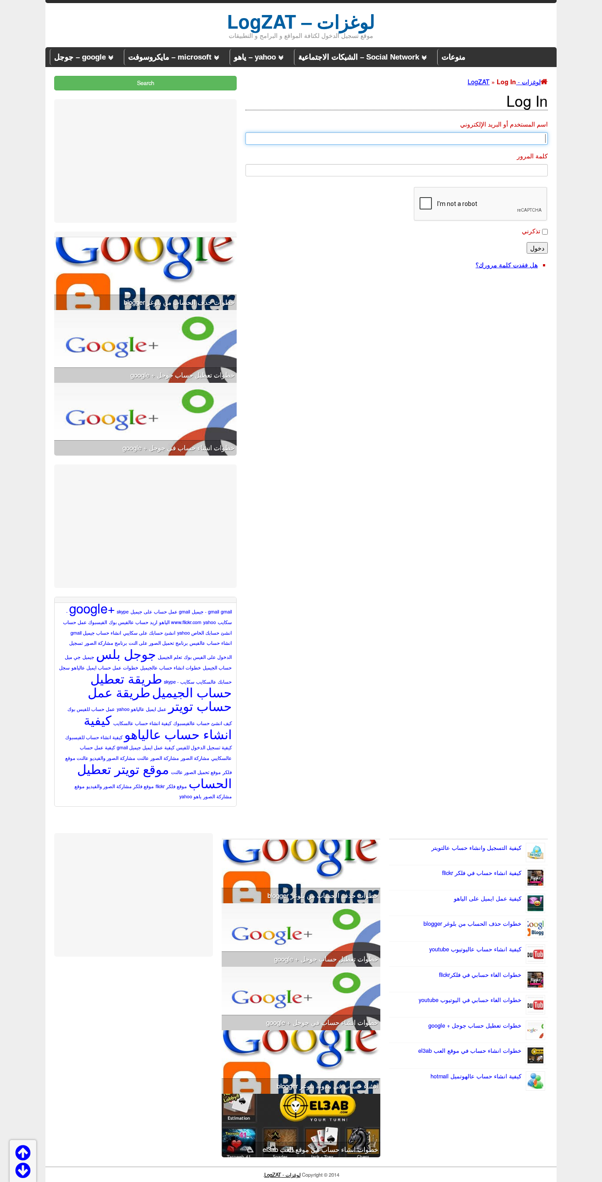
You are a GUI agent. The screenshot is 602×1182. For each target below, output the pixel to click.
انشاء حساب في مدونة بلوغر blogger (327, 1085)
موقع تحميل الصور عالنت (196, 772)
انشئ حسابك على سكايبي (149, 632)
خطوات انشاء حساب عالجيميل (170, 667)
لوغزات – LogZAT (301, 21)
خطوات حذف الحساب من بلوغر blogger (179, 302)
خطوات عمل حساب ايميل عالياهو (104, 667)
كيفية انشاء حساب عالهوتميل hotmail (476, 1076)
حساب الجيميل (217, 667)
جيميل (88, 657)
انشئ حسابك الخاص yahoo (204, 632)
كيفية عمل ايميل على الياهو (487, 898)
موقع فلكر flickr (171, 786)
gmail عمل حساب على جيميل (160, 611)
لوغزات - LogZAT (282, 1174)
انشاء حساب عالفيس (211, 643)
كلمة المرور (532, 155)
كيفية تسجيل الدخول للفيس (204, 747)
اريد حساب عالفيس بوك (133, 622)
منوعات (453, 57)
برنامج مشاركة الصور (106, 643)
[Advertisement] (145, 161)
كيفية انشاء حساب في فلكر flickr (481, 873)
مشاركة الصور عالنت (158, 758)
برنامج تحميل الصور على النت (158, 643)
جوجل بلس (126, 653)
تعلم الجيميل (170, 657)
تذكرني (531, 230)
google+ (92, 607)
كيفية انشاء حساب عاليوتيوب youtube (475, 949)
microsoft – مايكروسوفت (170, 57)
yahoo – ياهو (255, 57)
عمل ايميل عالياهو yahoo (142, 709)
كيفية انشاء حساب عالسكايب (142, 723)
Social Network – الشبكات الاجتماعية (358, 57)
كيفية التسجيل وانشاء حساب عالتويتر (476, 848)
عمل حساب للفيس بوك (91, 709)
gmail (213, 611)
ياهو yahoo (190, 796)
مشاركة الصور (195, 758)
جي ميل (73, 657)
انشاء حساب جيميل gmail (96, 632)
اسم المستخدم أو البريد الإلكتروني (504, 124)
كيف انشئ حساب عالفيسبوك (202, 723)
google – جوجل (80, 57)
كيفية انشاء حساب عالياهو (158, 726)
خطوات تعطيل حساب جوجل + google (182, 374)
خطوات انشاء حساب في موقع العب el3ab (469, 1051)
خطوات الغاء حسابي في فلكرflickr (480, 975)
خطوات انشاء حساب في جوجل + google (178, 447)
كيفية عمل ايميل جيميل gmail (146, 747)
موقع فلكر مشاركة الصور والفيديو (120, 786)
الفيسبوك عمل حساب (85, 622)
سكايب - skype (179, 681)
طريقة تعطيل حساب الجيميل (161, 685)
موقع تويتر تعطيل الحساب (154, 775)
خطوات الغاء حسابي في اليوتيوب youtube (470, 1000)
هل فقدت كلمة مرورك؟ (507, 264)
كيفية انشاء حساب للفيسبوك (94, 737)
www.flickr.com (186, 622)
